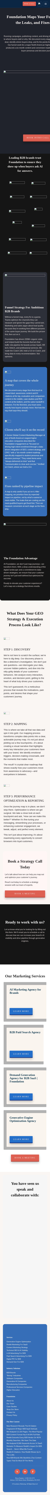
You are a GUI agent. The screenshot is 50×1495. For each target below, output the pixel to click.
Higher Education (13, 1390)
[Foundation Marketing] (7, 4)
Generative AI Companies (16, 1381)
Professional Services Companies (19, 1387)
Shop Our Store (13, 1409)
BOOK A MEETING (25, 894)
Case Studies (12, 1406)
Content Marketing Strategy (17, 1347)
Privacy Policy (12, 1415)
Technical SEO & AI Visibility (17, 1350)
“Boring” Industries (14, 1375)
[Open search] (39, 3)
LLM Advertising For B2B (16, 1353)
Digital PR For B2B (14, 1359)
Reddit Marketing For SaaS (17, 1344)
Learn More (21, 1011)
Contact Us (11, 1412)
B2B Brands (11, 1373)
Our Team (10, 1404)
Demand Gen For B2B (15, 1362)
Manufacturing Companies (17, 1384)
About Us (10, 1401)
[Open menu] (45, 3)
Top (44, 1489)
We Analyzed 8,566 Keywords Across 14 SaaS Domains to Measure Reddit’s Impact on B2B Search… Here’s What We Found (24, 1446)
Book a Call (29, 3)
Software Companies (15, 1378)
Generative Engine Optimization (19, 1342)
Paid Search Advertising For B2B (19, 1356)
